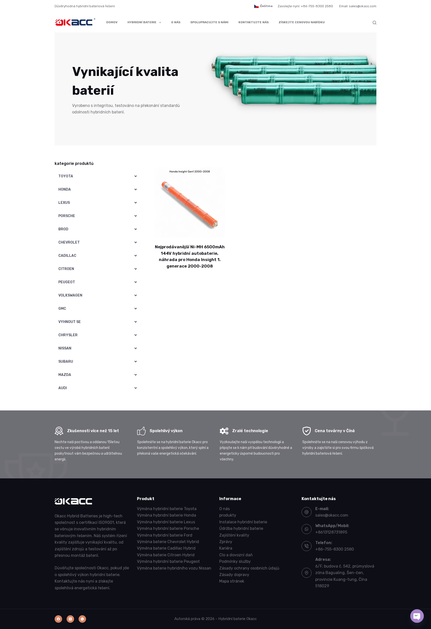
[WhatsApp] (82, 619)
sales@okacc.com (331, 515)
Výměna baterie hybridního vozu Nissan (174, 568)
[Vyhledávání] (374, 22)
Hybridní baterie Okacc (237, 619)
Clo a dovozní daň (236, 555)
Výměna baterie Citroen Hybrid (166, 555)
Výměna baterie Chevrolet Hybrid (168, 541)
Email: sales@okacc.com (357, 6)
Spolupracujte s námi (209, 22)
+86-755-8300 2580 (334, 549)
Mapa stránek (231, 581)
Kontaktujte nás (253, 22)
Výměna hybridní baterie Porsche (168, 528)
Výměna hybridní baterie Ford (164, 535)
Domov (111, 22)
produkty (227, 515)
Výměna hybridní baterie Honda (166, 515)
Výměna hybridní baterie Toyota (167, 508)
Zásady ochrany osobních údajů (249, 568)
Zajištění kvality (234, 535)
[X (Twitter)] (70, 619)
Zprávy (225, 541)
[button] (263, 6)
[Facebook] (58, 619)
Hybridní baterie (141, 22)
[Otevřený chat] (417, 616)
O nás (175, 22)
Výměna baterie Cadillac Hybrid (166, 548)
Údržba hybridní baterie (241, 528)
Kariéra (225, 548)
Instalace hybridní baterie (243, 522)
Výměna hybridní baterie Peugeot (168, 561)
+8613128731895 (331, 532)
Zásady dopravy (234, 574)
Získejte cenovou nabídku (302, 22)
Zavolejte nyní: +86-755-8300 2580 (305, 6)
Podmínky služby (235, 561)
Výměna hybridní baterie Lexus (166, 522)
